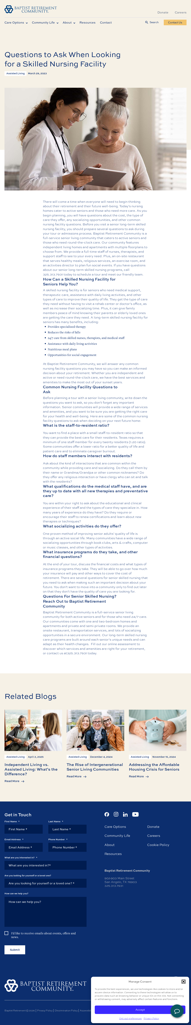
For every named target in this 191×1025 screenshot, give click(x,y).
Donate (162, 12)
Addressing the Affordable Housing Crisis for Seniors (154, 767)
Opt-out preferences (130, 1018)
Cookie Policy (158, 845)
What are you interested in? (20, 857)
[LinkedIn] (125, 814)
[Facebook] (106, 814)
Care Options (14, 22)
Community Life (43, 22)
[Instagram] (116, 814)
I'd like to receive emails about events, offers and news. (43, 935)
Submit (15, 949)
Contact (106, 22)
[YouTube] (135, 814)
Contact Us (175, 22)
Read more (11, 781)
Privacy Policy (151, 1018)
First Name (12, 821)
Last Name (55, 821)
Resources (87, 22)
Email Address (14, 839)
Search (154, 22)
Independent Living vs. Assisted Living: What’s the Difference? (31, 769)
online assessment (122, 644)
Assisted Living (15, 73)
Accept (140, 1010)
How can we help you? (16, 893)
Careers (181, 12)
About (67, 22)
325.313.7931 (53, 274)
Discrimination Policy (66, 1010)
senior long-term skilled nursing (82, 269)
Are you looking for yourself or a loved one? (27, 875)
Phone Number (58, 839)
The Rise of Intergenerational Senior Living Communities (95, 767)
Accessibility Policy (90, 1010)
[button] (183, 981)
